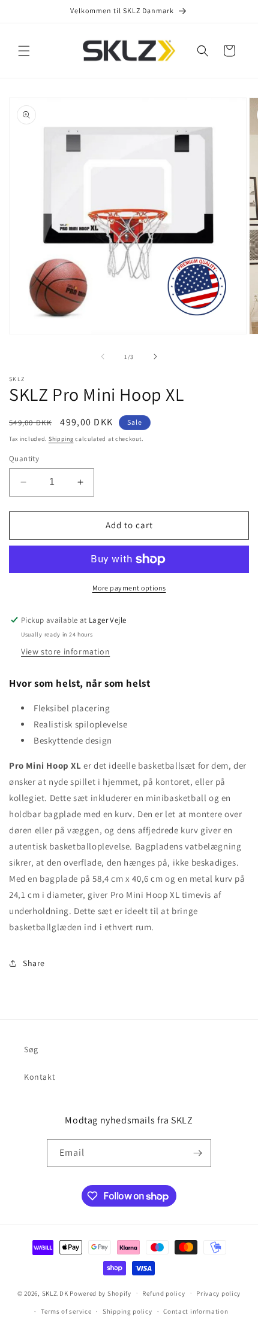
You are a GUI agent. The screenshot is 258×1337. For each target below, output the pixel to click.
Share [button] (34, 963)
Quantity (24, 458)
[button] (24, 51)
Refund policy (163, 1293)
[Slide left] (102, 356)
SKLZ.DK (55, 1293)
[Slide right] (155, 356)
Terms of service (66, 1311)
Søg (31, 1049)
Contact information (195, 1311)
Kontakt (39, 1076)
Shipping (61, 439)
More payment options (129, 587)
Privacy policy (218, 1293)
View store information (65, 651)
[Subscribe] (197, 1153)
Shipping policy (127, 1311)
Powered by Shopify (100, 1293)
